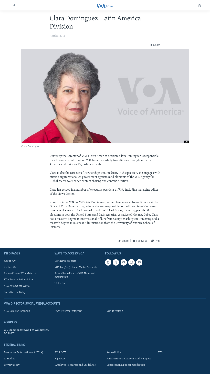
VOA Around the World (17, 286)
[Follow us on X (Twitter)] (116, 262)
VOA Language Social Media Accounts (75, 267)
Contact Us (10, 267)
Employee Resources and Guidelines (75, 365)
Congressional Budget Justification (125, 365)
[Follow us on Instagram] (131, 262)
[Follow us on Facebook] (108, 262)
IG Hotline (9, 358)
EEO (160, 352)
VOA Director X (115, 311)
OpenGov (60, 358)
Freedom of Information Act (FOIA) (23, 352)
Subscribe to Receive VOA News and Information (74, 275)
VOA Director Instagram (68, 311)
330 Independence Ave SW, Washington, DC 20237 (26, 332)
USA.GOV (60, 352)
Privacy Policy (12, 365)
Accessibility (113, 352)
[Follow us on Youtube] (124, 262)
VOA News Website (65, 261)
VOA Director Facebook (17, 311)
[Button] (155, 45)
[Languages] (200, 5)
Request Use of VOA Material (20, 273)
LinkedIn (59, 283)
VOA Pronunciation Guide (18, 279)
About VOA (10, 261)
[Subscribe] (139, 262)
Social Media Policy (15, 292)
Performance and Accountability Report (128, 358)
